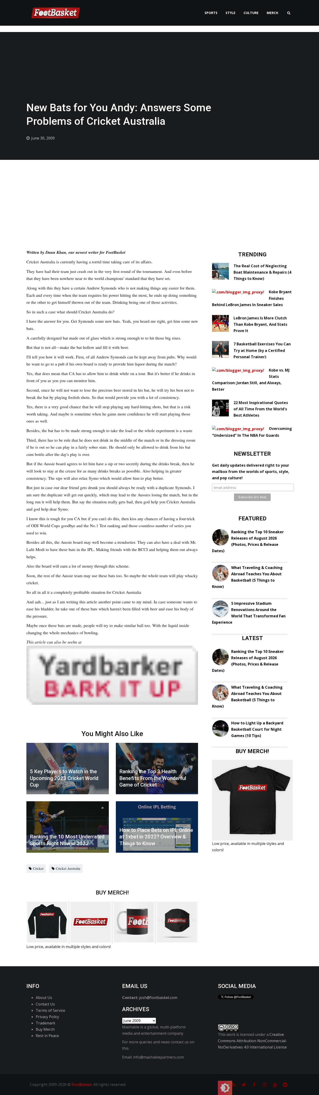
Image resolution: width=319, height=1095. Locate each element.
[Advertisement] (159, 195)
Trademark (45, 1023)
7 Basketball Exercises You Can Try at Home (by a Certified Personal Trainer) (262, 350)
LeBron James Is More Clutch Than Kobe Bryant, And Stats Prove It (260, 324)
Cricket (38, 868)
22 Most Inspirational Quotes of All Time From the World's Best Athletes (261, 409)
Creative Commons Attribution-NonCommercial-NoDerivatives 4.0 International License (252, 1041)
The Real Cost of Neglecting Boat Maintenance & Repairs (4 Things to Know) (262, 272)
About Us (44, 997)
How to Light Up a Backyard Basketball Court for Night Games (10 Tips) (257, 729)
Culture (251, 13)
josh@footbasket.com (158, 997)
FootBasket (82, 1084)
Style (230, 13)
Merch (272, 13)
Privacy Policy (47, 1016)
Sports (211, 13)
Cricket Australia (68, 868)
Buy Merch (45, 1029)
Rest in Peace (47, 1035)
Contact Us (45, 1004)
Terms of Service (50, 1010)
